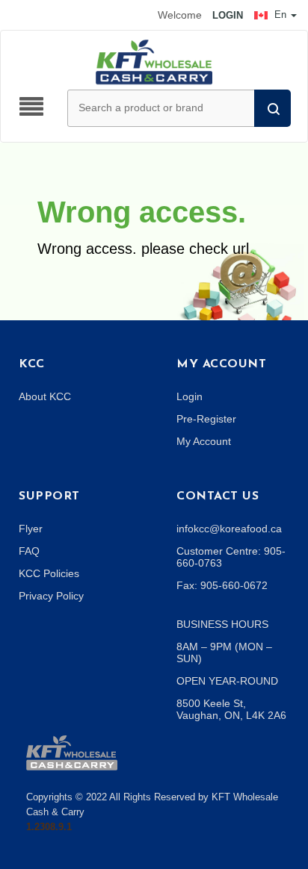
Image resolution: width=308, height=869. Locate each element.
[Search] (272, 108)
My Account (203, 441)
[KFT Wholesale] (154, 61)
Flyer (31, 529)
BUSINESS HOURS (222, 624)
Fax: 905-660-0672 (222, 585)
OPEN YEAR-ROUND (227, 681)
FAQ (29, 551)
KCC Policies (49, 573)
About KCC (45, 396)
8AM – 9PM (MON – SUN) (224, 652)
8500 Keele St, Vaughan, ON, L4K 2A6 (231, 709)
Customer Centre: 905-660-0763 (231, 557)
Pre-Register (206, 419)
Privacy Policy (51, 596)
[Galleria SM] (71, 752)
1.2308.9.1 (49, 826)
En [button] (280, 14)
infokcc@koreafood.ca (229, 529)
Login (189, 396)
